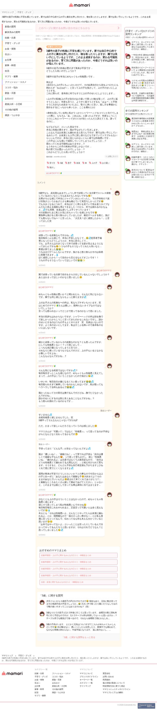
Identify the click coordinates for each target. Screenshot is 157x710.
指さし (52, 167)
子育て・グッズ (12, 43)
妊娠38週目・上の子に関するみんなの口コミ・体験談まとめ (66, 569)
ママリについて (86, 673)
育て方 (52, 163)
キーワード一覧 (86, 680)
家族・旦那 (10, 93)
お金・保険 (10, 49)
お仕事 (8, 60)
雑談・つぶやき (12, 115)
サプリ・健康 (11, 76)
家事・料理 (10, 65)
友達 (78, 163)
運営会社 (106, 673)
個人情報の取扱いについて (114, 683)
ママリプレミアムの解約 (113, 692)
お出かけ (9, 98)
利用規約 (106, 680)
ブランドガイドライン (89, 677)
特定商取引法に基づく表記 (114, 686)
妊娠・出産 (10, 37)
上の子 (94, 163)
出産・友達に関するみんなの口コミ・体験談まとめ (62, 582)
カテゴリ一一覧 (86, 683)
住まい (8, 54)
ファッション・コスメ (15, 82)
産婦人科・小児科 (13, 104)
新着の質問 (10, 26)
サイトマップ (85, 686)
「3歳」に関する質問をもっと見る (78, 637)
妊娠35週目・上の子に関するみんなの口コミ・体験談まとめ (66, 555)
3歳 (61, 163)
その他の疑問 (11, 109)
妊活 (7, 71)
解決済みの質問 (12, 32)
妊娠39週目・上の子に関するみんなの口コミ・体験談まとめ (66, 575)
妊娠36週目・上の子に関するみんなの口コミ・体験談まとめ (66, 562)
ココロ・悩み (11, 87)
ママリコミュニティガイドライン (116, 689)
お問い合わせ (108, 677)
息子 (69, 163)
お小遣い (105, 163)
